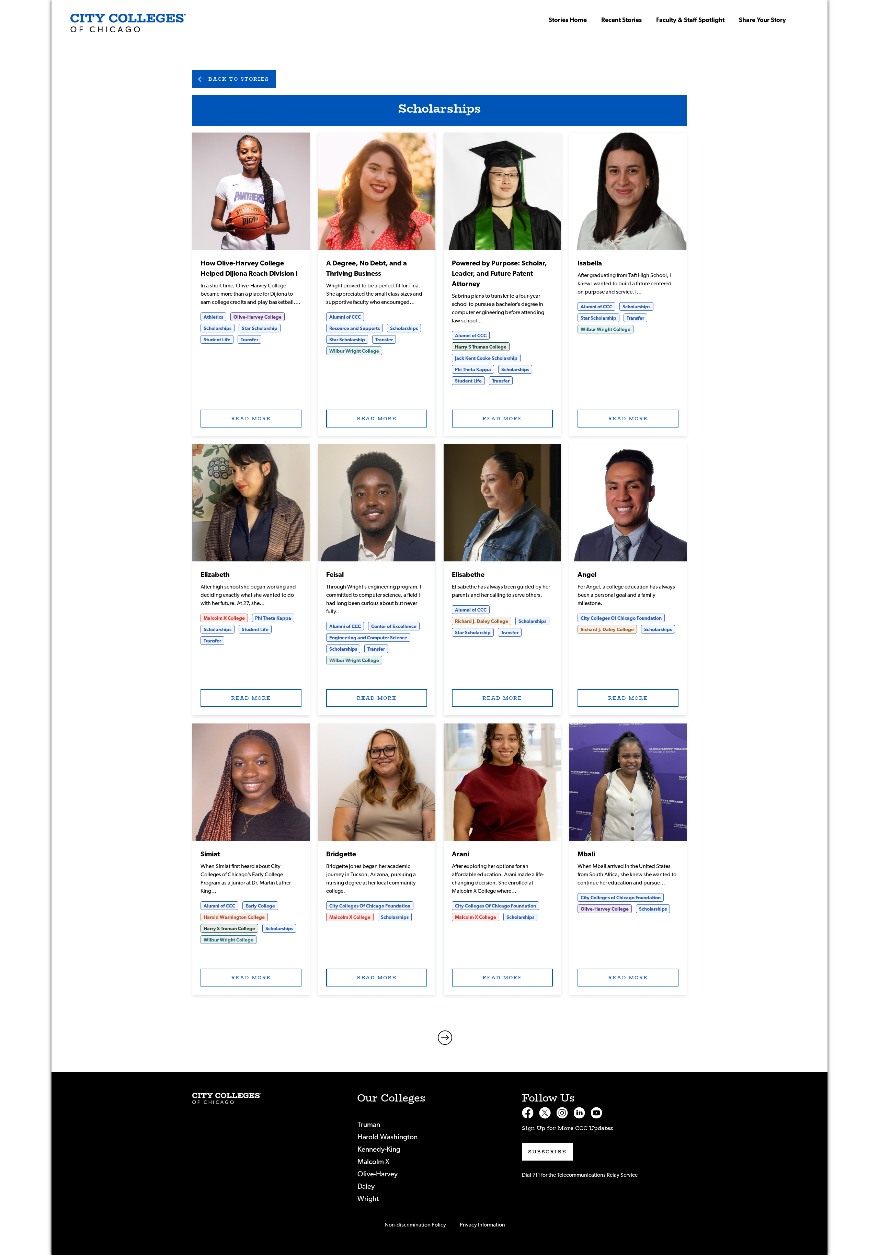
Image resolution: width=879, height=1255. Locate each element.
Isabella (590, 263)
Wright (368, 1198)
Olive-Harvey (377, 1174)
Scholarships (217, 328)
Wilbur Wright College (354, 351)
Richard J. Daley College (481, 621)
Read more (251, 191)
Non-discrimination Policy (415, 1225)
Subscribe (547, 1151)
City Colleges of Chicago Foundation (621, 897)
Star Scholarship (259, 328)
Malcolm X (373, 1161)
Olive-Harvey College (257, 317)
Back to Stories (239, 79)
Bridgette (341, 854)
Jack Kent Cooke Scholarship (486, 358)
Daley (366, 1186)
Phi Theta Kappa (473, 369)
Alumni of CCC (345, 317)
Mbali (586, 854)
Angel (587, 574)
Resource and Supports (354, 328)
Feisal (335, 574)
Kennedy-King (378, 1149)
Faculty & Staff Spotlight (690, 20)
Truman (368, 1124)
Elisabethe (468, 574)
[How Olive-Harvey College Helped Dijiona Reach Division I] (128, 23)
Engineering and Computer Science (368, 638)
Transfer (249, 340)
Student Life (217, 340)
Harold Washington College (234, 917)
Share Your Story (762, 20)
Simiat (210, 854)
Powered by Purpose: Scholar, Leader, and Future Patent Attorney (499, 273)
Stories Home (568, 20)
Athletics (213, 317)
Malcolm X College (224, 618)
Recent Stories (621, 20)
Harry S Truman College (480, 347)
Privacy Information (482, 1225)
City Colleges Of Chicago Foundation (621, 618)
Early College (260, 906)
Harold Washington (387, 1137)
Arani (460, 854)
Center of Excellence (393, 626)
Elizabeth (215, 574)
